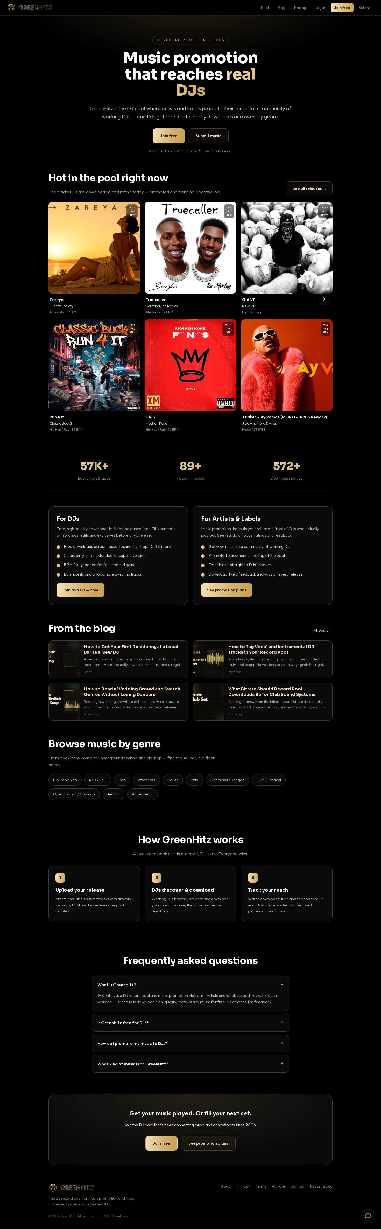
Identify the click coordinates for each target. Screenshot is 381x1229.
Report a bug (321, 1186)
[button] (132, 286)
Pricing (300, 7)
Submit (365, 7)
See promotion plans (226, 589)
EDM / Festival (269, 779)
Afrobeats (146, 779)
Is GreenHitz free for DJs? (123, 1022)
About (226, 1186)
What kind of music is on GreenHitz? (132, 1063)
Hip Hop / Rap (65, 779)
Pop (122, 779)
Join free (342, 7)
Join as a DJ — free (80, 589)
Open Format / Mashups (74, 794)
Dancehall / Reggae (227, 779)
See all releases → (310, 188)
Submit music (208, 135)
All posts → (323, 630)
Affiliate (278, 1186)
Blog (281, 7)
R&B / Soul (98, 779)
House (172, 779)
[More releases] (324, 299)
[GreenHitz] (30, 7)
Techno (113, 794)
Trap (194, 779)
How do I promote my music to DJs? (132, 1043)
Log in (320, 7)
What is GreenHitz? (116, 984)
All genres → (142, 794)
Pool (265, 7)
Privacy (243, 1186)
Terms (261, 1186)
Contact (297, 1186)
